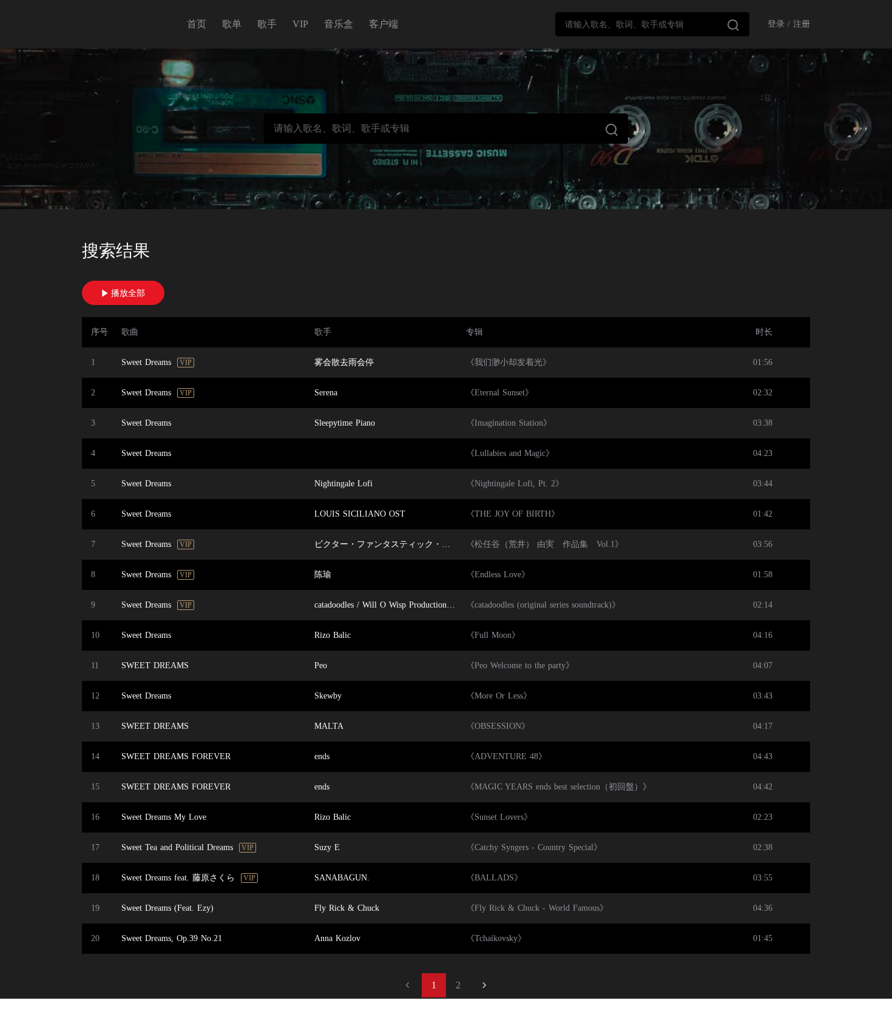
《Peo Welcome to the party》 (520, 665)
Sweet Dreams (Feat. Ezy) (167, 908)
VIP (300, 24)
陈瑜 (322, 574)
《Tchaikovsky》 (496, 938)
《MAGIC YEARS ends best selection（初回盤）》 (558, 786)
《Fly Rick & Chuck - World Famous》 (537, 908)
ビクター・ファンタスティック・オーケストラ (403, 544)
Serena (325, 392)
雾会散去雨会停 (344, 362)
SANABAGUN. (342, 877)
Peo (320, 665)
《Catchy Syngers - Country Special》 (534, 847)
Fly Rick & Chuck (346, 908)
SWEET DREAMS (155, 665)
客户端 (383, 24)
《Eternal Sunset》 (499, 392)
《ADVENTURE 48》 (506, 756)
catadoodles (334, 604)
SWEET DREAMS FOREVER (176, 756)
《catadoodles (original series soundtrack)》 (543, 604)
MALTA (328, 726)
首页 (196, 24)
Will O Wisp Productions (406, 604)
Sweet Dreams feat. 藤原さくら (178, 877)
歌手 (267, 24)
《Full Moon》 (493, 635)
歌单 (232, 24)
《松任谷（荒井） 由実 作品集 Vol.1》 (544, 544)
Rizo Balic (332, 635)
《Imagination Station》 (509, 422)
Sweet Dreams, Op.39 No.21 (171, 938)
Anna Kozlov (337, 938)
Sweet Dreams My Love (163, 817)
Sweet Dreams (146, 362)
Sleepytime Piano (344, 422)
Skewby (328, 695)
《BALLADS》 (494, 877)
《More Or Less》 (499, 695)
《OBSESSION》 (498, 726)
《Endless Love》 (498, 574)
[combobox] (652, 24)
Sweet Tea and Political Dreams (177, 847)
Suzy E (327, 847)
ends (321, 756)
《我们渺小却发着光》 (508, 362)
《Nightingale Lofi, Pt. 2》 (515, 483)
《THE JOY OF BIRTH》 (512, 513)
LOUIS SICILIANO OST (359, 513)
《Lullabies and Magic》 (510, 453)
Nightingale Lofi (343, 483)
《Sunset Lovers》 (499, 817)
